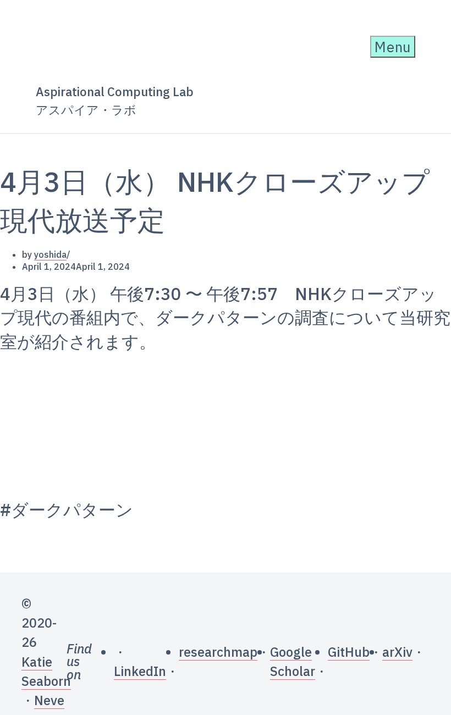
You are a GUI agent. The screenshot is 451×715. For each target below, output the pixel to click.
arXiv (397, 652)
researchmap (218, 652)
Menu (393, 46)
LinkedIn (140, 671)
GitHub (349, 652)
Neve (49, 700)
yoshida (50, 254)
